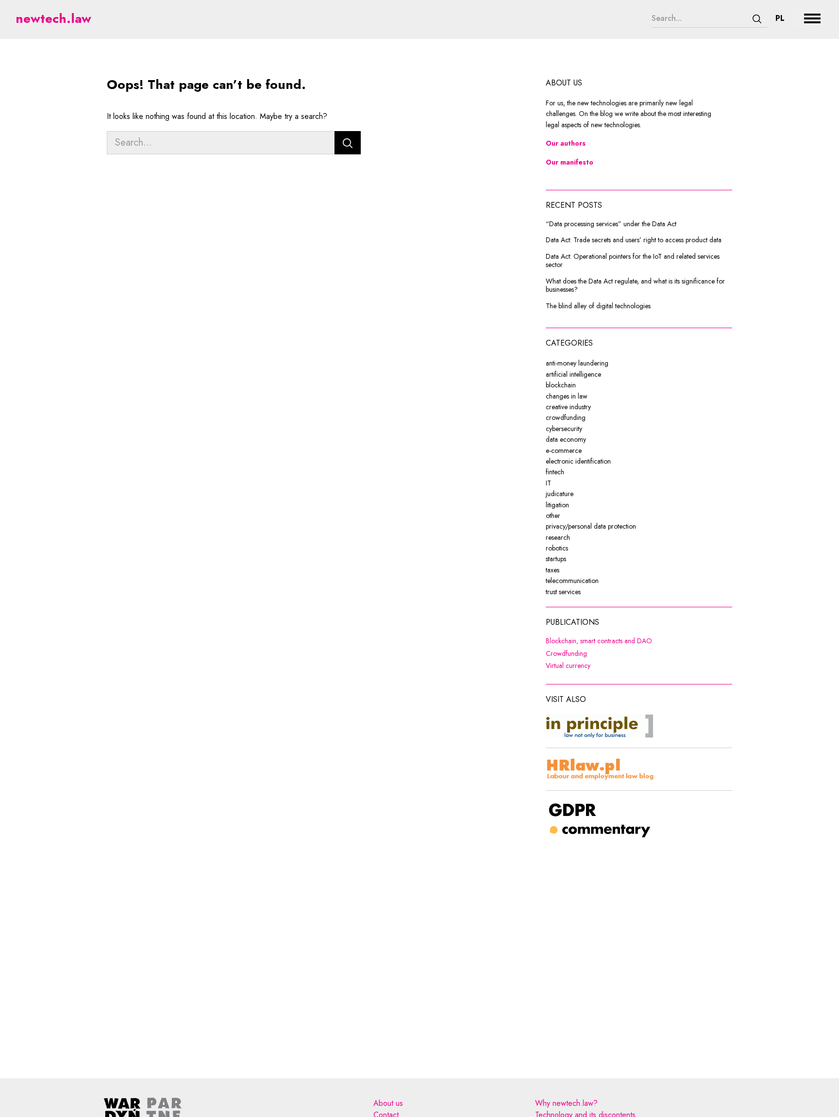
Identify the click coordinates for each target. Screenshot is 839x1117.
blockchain (561, 385)
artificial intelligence (573, 374)
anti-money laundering (577, 363)
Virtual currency (625, 666)
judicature (559, 494)
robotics (557, 548)
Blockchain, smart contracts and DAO (639, 641)
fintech (555, 472)
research (558, 537)
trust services (563, 592)
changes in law (566, 396)
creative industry (568, 407)
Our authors (566, 143)
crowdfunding (566, 417)
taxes (552, 570)
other (553, 515)
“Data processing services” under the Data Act (611, 224)
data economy (566, 439)
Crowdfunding (623, 654)
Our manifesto (569, 162)
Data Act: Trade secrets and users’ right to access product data (634, 240)
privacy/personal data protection (591, 526)
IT (548, 483)
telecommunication (572, 580)
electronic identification (578, 461)
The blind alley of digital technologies (598, 306)
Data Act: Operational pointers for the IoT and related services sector (633, 260)
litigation (557, 505)
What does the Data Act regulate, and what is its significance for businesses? (635, 285)
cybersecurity (564, 428)
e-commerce (564, 450)
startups (556, 559)
